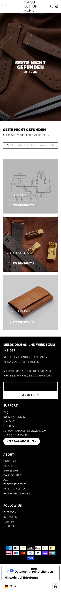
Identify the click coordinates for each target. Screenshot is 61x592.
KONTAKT (9, 421)
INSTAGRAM (10, 517)
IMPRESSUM (10, 470)
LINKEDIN (9, 526)
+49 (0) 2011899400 (16, 435)
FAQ (5, 412)
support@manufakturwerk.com (25, 430)
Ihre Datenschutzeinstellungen (34, 570)
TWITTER (8, 521)
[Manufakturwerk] (30, 6)
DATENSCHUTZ (12, 475)
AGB (5, 479)
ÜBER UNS (9, 461)
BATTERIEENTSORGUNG (17, 493)
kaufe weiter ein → (38, 135)
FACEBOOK (9, 512)
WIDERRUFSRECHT (14, 484)
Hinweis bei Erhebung (21, 577)
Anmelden (30, 395)
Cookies (8, 426)
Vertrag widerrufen (21, 441)
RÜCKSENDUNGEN (14, 417)
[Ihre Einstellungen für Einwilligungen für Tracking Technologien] (55, 586)
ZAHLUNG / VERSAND (16, 489)
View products (21, 205)
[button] (10, 586)
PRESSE (8, 466)
